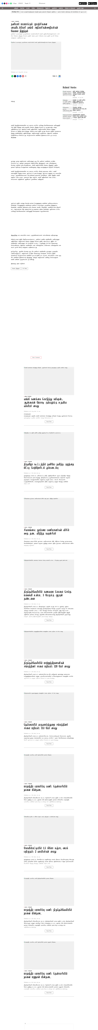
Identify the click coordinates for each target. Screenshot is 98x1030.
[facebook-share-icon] (18, 77)
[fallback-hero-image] (67, 93)
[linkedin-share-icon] (20, 77)
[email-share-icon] (23, 77)
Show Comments (36, 357)
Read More (49, 421)
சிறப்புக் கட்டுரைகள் (70, 8)
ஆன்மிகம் (54, 8)
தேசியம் (22, 8)
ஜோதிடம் (47, 8)
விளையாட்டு (40, 8)
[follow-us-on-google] (59, 76)
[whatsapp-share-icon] (12, 77)
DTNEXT (20, 3)
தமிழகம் (16, 8)
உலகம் (28, 8)
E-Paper (15, 3)
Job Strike (24, 268)
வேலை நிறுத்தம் (16, 268)
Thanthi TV (27, 3)
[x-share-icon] (15, 77)
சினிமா (33, 8)
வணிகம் (61, 8)
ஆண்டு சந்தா (80, 8)
